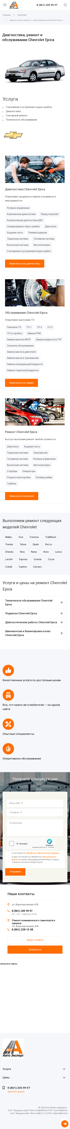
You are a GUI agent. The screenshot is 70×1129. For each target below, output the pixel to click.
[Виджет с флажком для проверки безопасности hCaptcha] (31, 843)
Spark (36, 544)
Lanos (58, 551)
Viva (21, 537)
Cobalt (8, 566)
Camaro (37, 566)
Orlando (9, 551)
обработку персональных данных (42, 853)
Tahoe (23, 544)
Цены (6, 1077)
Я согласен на (35, 853)
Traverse (34, 537)
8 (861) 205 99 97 (47, 5)
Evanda (38, 559)
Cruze (51, 559)
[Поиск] (65, 5)
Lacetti (9, 559)
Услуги (7, 1069)
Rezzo (48, 544)
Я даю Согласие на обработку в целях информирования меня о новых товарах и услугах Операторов (35, 859)
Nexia (34, 551)
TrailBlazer (50, 537)
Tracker (9, 544)
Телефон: (15, 812)
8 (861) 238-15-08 (22, 929)
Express (23, 559)
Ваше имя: (16, 803)
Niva (22, 551)
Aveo (46, 551)
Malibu (8, 537)
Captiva (23, 566)
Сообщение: (15, 823)
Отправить (15, 871)
